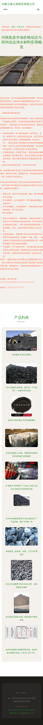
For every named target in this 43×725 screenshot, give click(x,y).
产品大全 (20, 27)
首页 (13, 27)
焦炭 (26, 710)
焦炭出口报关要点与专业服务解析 (21, 420)
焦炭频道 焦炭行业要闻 (21, 355)
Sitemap (31, 713)
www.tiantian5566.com (16, 710)
